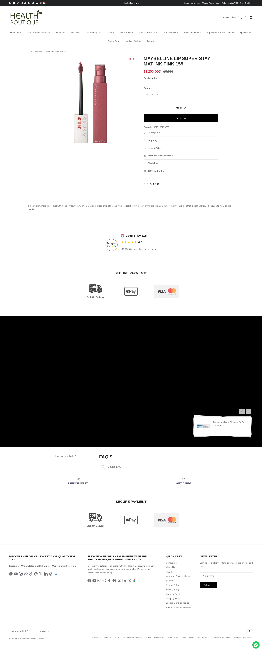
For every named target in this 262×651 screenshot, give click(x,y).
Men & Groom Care (148, 32)
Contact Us (171, 563)
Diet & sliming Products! (38, 32)
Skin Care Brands (192, 32)
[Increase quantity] (158, 94)
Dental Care (113, 41)
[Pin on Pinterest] (158, 184)
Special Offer (246, 32)
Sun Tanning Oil (93, 32)
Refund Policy (172, 585)
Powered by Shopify (37, 638)
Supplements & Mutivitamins (220, 32)
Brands (150, 41)
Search (169, 580)
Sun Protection (171, 32)
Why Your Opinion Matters (178, 576)
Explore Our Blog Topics (177, 603)
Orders (186, 3)
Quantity (148, 88)
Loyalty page (195, 3)
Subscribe (208, 585)
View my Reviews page (211, 3)
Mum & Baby (126, 32)
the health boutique (22, 638)
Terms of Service (174, 594)
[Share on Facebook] (154, 184)
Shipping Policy (173, 598)
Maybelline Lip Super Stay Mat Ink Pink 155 (50, 51)
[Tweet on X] (150, 184)
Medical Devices (133, 41)
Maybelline (152, 78)
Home (30, 51)
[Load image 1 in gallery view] (90, 102)
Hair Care (60, 32)
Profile (224, 3)
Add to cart (181, 108)
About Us (170, 567)
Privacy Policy (172, 589)
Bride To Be (15, 32)
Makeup (110, 32)
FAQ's (169, 572)
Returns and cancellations (178, 607)
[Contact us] (256, 645)
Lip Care (75, 32)
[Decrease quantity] (146, 94)
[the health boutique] (25, 17)
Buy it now (181, 118)
